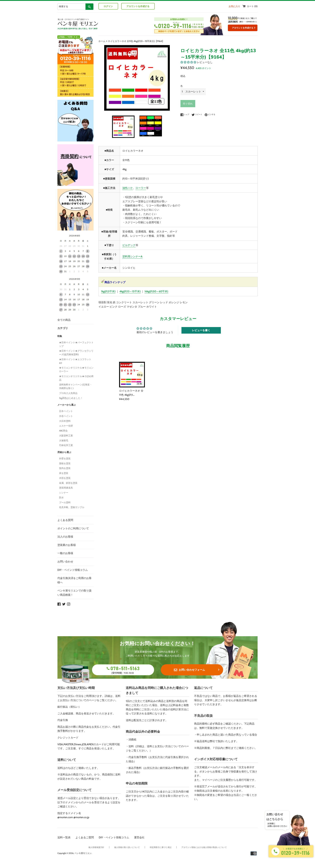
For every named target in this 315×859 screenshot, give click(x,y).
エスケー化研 (66, 425)
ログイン (108, 6)
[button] (188, 62)
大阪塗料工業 (66, 435)
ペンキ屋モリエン (83, 853)
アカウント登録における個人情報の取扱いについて (204, 847)
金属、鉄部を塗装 (68, 483)
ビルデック (129, 245)
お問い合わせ (65, 561)
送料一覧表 (64, 837)
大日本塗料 (65, 421)
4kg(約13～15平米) (130, 291)
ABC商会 (63, 430)
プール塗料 (65, 502)
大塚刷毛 (63, 440)
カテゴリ (62, 328)
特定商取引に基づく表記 (160, 847)
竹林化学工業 (66, 445)
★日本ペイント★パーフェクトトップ (76, 344)
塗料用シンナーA (132, 256)
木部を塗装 (65, 478)
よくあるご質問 (84, 837)
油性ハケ (127, 188)
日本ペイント (66, 411)
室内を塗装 (65, 468)
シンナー (63, 492)
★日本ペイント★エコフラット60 (75, 361)
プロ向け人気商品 (68, 393)
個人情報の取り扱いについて (127, 847)
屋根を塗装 (65, 463)
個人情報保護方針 (96, 847)
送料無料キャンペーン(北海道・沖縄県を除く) (75, 386)
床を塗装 (63, 473)
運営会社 (139, 837)
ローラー (141, 188)
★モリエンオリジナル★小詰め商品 (76, 378)
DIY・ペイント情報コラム (72, 569)
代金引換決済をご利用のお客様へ (74, 580)
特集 (59, 336)
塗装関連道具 (66, 487)
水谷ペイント (66, 416)
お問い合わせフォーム (192, 669)
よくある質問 (65, 520)
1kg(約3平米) (108, 291)
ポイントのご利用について (73, 528)
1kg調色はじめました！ (71, 398)
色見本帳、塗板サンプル (71, 507)
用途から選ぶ (64, 452)
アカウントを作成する (137, 6)
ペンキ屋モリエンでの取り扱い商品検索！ (74, 592)
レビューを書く (201, 330)
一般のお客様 (65, 553)
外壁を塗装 (65, 458)
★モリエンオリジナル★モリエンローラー (76, 369)
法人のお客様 (65, 536)
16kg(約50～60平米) (156, 291)
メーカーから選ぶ (66, 404)
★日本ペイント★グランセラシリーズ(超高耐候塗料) (76, 353)
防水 (61, 497)
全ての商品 (64, 319)
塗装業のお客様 (66, 545)
